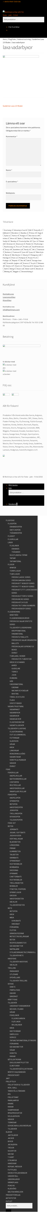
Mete (10, 908)
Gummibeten (15, 851)
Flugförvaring (16, 731)
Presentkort (14, 1075)
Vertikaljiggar (16, 839)
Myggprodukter (15, 1113)
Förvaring (14, 927)
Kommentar (11, 136)
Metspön (13, 804)
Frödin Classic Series (21, 577)
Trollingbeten (16, 883)
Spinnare (14, 873)
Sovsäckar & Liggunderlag (19, 1125)
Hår (11, 681)
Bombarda (14, 867)
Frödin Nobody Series (21, 608)
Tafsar (13, 558)
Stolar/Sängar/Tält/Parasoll (23, 952)
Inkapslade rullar (18, 791)
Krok (12, 747)
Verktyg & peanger (18, 760)
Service (13, 1037)
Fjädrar (15, 687)
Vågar (12, 1050)
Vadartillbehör (17, 725)
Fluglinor (14, 545)
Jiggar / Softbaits (17, 832)
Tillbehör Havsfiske (19, 961)
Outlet (9, 1201)
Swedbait (16, 924)
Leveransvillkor (9, 297)
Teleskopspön (16, 820)
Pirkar (12, 848)
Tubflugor (15, 574)
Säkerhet (14, 996)
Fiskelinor (14, 1015)
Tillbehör (12, 1003)
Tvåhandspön (16, 533)
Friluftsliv (11, 1081)
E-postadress (12, 181)
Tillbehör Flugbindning (20, 627)
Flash (12, 700)
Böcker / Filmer (16, 1009)
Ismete (12, 987)
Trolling (12, 968)
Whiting (15, 694)
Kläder (9, 1132)
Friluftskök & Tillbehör (19, 1085)
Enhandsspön (16, 527)
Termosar (12, 1122)
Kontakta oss (8, 294)
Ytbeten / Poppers (18, 889)
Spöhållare (15, 977)
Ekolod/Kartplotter (19, 1062)
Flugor (11, 564)
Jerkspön (14, 810)
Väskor (13, 763)
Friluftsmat (13, 1097)
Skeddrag (14, 870)
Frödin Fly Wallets (20, 637)
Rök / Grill (12, 1088)
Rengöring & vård (17, 754)
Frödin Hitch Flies (20, 602)
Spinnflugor (15, 892)
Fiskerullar (13, 772)
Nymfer (13, 568)
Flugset (11, 536)
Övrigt (14, 653)
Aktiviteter (11, 1198)
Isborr (13, 993)
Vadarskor (14, 716)
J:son (14, 675)
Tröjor (11, 1148)
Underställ (13, 1176)
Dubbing (13, 678)
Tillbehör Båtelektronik (21, 1069)
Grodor (13, 895)
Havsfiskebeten (17, 899)
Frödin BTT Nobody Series (23, 583)
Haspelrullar (16, 776)
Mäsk (12, 917)
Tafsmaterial (15, 561)
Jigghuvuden (15, 835)
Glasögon (14, 741)
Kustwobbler (16, 864)
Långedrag (14, 845)
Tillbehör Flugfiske (17, 728)
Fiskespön (12, 794)
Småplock (14, 1034)
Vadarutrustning (24, 39)
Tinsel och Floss (17, 697)
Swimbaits (14, 858)
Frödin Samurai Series (21, 580)
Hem (5, 39)
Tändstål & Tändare (16, 1091)
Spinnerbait (15, 861)
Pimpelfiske (15, 990)
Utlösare (14, 974)
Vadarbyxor (15, 712)
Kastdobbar (15, 1031)
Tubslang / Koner (17, 656)
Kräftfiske (12, 999)
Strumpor (12, 1160)
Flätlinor (16, 1021)
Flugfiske (12, 39)
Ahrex (14, 665)
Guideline (16, 668)
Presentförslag (13, 1195)
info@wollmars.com (11, 309)
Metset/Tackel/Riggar (19, 936)
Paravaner (14, 971)
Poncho (11, 1185)
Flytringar (14, 738)
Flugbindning (14, 612)
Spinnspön (14, 801)
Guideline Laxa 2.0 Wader (13, 106)
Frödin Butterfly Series (22, 596)
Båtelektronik (14, 1059)
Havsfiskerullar (17, 788)
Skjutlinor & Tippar (18, 555)
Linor (10, 542)
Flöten (13, 930)
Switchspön (15, 530)
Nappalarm (14, 949)
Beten (10, 826)
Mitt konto (13, 485)
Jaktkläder (13, 1135)
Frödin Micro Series (20, 599)
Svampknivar (13, 1110)
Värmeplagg (13, 1182)
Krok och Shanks (17, 662)
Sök (10, 488)
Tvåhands (16, 552)
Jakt (8, 1078)
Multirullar (15, 785)
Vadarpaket (15, 709)
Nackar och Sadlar (20, 690)
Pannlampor (13, 1100)
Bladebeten (15, 842)
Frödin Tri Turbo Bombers (23, 605)
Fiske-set (12, 823)
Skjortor (12, 1151)
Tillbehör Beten (17, 905)
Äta (9, 1094)
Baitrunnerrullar (18, 779)
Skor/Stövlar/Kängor (17, 1173)
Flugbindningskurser (19, 618)
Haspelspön (15, 798)
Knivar (12, 1056)
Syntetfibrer (16, 703)
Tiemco (15, 672)
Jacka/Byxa (12, 1144)
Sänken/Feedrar (17, 933)
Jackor (11, 1138)
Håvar (12, 744)
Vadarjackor (15, 719)
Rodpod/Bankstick (18, 943)
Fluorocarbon (18, 1018)
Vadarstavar (15, 757)
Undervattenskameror (20, 1006)
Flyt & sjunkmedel (18, 735)
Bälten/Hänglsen (15, 1192)
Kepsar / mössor (15, 1166)
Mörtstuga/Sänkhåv (17, 1072)
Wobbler (14, 886)
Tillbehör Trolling (18, 981)
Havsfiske (12, 958)
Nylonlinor (17, 1025)
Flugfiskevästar (17, 722)
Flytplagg (12, 1170)
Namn (9, 170)
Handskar (12, 1163)
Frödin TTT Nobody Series (23, 586)
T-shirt (11, 1157)
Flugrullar (13, 539)
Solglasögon (14, 1116)
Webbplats (10, 193)
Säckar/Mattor (16, 946)
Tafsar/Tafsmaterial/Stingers (23, 1040)
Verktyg (13, 1053)
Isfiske (11, 984)
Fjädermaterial (16, 684)
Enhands (15, 549)
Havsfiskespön (16, 807)
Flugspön (12, 523)
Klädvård (12, 1188)
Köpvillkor (7, 300)
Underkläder (14, 1179)
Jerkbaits (14, 829)
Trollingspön (16, 813)
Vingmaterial (17, 634)
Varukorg (13, 504)
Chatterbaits (16, 876)
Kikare (10, 1103)
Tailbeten (14, 854)
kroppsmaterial (19, 631)
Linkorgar (14, 750)
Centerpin (14, 782)
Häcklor (13, 902)
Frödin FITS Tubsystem (21, 659)
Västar (11, 1154)
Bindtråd (14, 615)
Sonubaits (16, 921)
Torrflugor (15, 571)
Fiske (8, 769)
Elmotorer (15, 1066)
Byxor (10, 1141)
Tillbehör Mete (17, 955)
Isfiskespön (15, 817)
